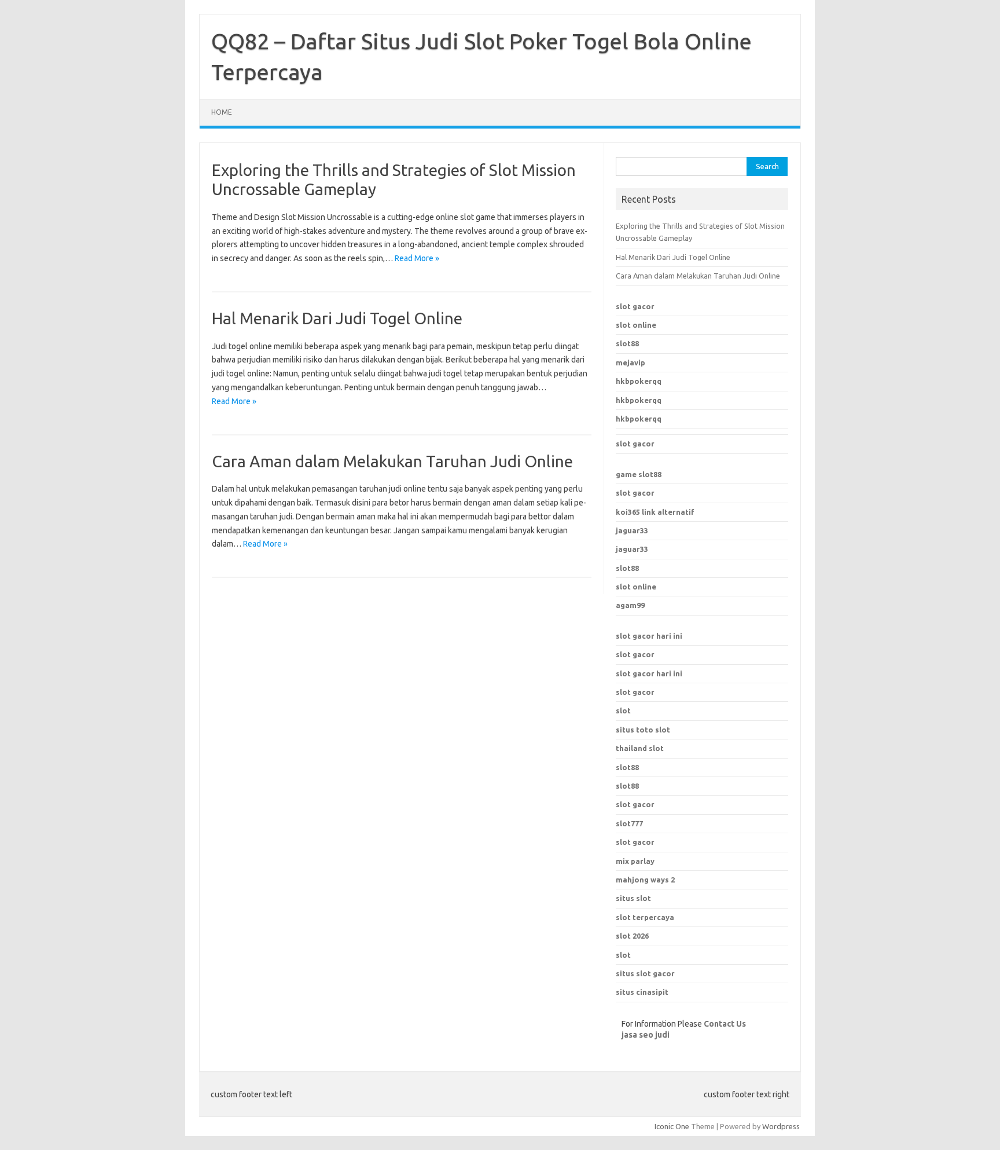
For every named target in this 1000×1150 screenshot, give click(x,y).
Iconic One (672, 1126)
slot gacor (635, 306)
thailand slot (640, 748)
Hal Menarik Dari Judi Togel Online (337, 318)
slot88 (627, 343)
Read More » (417, 258)
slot (623, 710)
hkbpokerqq (638, 381)
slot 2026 (632, 936)
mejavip (630, 362)
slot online (636, 325)
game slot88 (638, 474)
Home (221, 112)
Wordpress (781, 1126)
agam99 (630, 605)
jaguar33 (632, 530)
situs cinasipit (642, 992)
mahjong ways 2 (645, 880)
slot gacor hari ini (649, 636)
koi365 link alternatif (655, 512)
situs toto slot (643, 730)
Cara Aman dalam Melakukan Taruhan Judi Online (392, 461)
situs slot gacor (645, 973)
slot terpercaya (645, 917)
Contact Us (725, 1023)
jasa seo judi (646, 1034)
